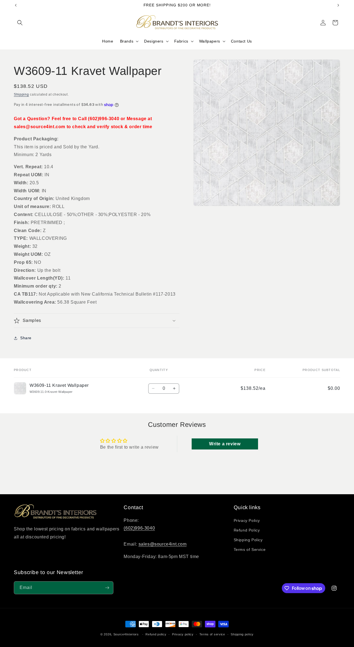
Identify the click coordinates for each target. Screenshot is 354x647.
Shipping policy (242, 634)
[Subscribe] (107, 587)
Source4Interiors (126, 634)
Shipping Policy (248, 540)
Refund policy (155, 634)
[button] (20, 23)
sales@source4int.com (163, 544)
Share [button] (26, 338)
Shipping (21, 94)
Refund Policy (247, 530)
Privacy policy (183, 634)
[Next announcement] (338, 5)
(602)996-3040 (139, 528)
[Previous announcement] (16, 5)
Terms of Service (250, 549)
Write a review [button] (224, 443)
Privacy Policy (247, 520)
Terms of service (212, 634)
